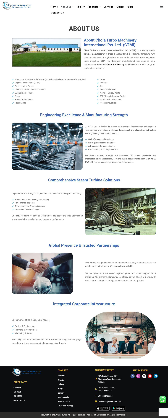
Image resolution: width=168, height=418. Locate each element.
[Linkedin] (156, 376)
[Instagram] (138, 376)
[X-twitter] (144, 376)
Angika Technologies (118, 415)
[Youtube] (150, 376)
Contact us (57, 12)
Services (108, 6)
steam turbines (113, 64)
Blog (130, 6)
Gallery (120, 6)
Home (54, 6)
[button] (67, 7)
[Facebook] (132, 376)
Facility (81, 6)
